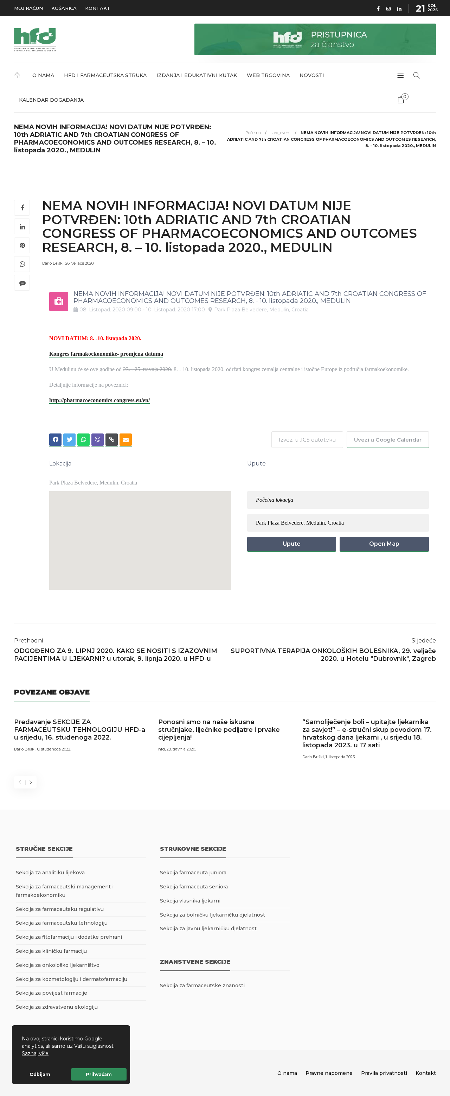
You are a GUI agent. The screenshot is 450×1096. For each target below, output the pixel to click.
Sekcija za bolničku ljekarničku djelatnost (212, 915)
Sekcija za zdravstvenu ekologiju (57, 1007)
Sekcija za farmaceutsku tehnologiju (62, 923)
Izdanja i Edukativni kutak (196, 75)
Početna (18, 76)
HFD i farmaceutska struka (105, 75)
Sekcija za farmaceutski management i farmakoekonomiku (65, 890)
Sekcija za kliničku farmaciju (51, 951)
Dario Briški (53, 263)
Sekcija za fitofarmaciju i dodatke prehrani (69, 937)
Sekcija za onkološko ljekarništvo (57, 965)
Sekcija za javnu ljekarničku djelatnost (208, 928)
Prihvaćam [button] (99, 1074)
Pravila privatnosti (384, 1073)
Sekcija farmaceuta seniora (194, 886)
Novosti (312, 75)
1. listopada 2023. (340, 756)
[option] (81, 733)
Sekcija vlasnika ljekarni (190, 901)
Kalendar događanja (51, 100)
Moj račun (28, 8)
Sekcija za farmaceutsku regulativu (60, 909)
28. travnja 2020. (181, 749)
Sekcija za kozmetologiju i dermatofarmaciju (71, 979)
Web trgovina (268, 75)
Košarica (64, 8)
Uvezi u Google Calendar (388, 439)
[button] (51, 1054)
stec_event (281, 132)
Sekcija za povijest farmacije (51, 993)
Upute (292, 543)
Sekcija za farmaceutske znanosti (202, 985)
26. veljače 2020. (79, 263)
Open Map (384, 543)
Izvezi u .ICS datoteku (307, 439)
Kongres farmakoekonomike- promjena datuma (106, 354)
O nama (43, 75)
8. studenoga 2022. (54, 749)
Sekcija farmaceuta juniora (193, 872)
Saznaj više (35, 1053)
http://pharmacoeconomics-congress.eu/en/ (99, 400)
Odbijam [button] (40, 1074)
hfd (161, 749)
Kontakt (97, 8)
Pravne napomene (329, 1073)
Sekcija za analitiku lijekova (50, 872)
